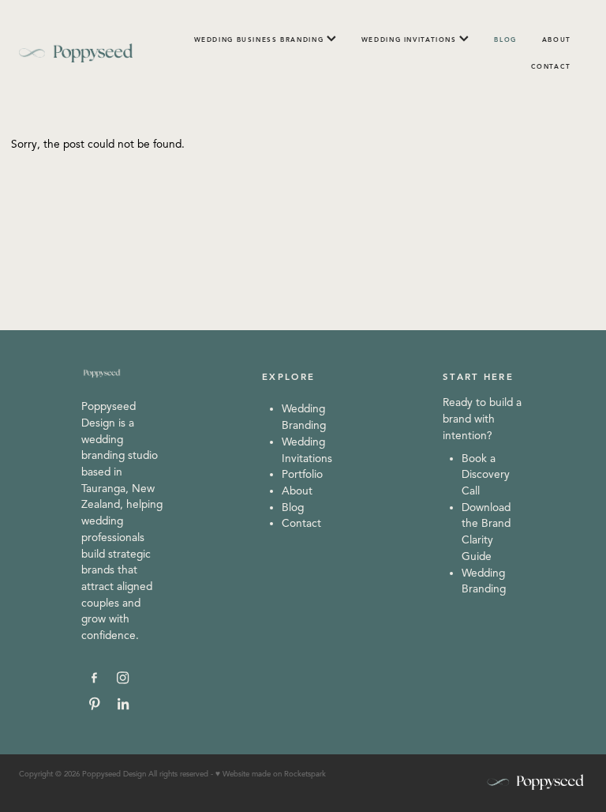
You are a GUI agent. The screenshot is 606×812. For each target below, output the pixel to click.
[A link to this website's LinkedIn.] (123, 703)
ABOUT (556, 39)
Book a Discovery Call (486, 475)
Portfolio (302, 474)
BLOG (505, 39)
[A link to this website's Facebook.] (94, 678)
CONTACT (551, 66)
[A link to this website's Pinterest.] (94, 703)
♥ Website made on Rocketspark (270, 774)
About (297, 491)
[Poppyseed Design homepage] (76, 53)
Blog (293, 507)
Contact (301, 523)
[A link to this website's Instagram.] (123, 678)
